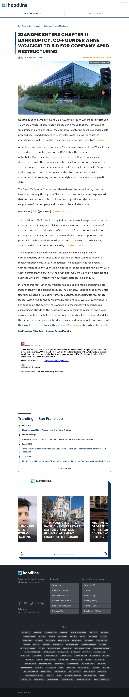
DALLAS (27, 644)
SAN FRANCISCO (51, 632)
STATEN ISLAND (90, 675)
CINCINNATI (50, 640)
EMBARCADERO (54, 648)
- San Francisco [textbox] (31, 13)
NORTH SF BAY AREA (78, 632)
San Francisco (35, 26)
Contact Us (57, 611)
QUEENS (96, 668)
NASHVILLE (99, 660)
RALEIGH (106, 668)
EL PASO (42, 648)
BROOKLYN (93, 636)
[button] (21, 554)
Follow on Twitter (60, 591)
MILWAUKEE (63, 660)
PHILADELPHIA (26, 668)
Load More (64, 469)
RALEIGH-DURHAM (31, 671)
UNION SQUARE (52, 679)
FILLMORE (67, 648)
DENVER (36, 644)
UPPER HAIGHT (67, 679)
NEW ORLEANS (30, 664)
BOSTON (73, 636)
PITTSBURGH (51, 668)
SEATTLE (50, 675)
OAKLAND (63, 632)
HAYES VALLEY (49, 652)
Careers (87, 591)
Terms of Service (92, 606)
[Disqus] (64, 372)
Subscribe (56, 585)
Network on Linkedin (61, 601)
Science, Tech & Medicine (56, 26)
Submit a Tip (90, 585)
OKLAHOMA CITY (88, 664)
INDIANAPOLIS (99, 652)
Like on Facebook (60, 596)
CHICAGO (38, 640)
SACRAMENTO (60, 671)
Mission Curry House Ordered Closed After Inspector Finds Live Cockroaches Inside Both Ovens (66, 461)
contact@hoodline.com (29, 612)
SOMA (59, 675)
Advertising (89, 596)
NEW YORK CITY (45, 664)
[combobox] (32, 13)
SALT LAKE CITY (75, 671)
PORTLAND (71, 668)
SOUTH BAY (26, 632)
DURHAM (102, 644)
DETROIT (46, 644)
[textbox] (97, 13)
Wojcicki (74, 325)
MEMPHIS (30, 660)
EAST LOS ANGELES (27, 648)
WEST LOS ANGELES (101, 679)
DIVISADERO (58, 644)
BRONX (82, 636)
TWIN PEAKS (39, 679)
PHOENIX (38, 668)
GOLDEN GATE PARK (32, 652)
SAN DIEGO (102, 671)
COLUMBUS (89, 640)
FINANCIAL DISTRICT (82, 648)
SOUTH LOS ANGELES (73, 675)
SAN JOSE (37, 632)
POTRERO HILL (83, 668)
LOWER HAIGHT (81, 656)
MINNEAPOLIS (76, 660)
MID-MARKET (50, 660)
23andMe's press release (79, 246)
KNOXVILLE (25, 656)
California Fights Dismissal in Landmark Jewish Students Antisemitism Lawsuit (57, 439)
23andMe (98, 140)
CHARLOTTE (27, 640)
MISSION (89, 660)
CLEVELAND (76, 640)
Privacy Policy (90, 601)
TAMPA (102, 675)
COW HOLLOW (101, 640)
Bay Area (22, 26)
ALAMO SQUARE (29, 636)
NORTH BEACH (72, 664)
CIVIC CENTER (63, 640)
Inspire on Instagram (61, 606)
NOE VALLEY (59, 664)
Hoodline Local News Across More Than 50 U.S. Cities (46, 430)
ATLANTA (42, 636)
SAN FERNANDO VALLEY (34, 675)
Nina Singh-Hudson (31, 58)
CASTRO (104, 636)
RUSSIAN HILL (46, 671)
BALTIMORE (62, 636)
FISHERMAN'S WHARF (101, 648)
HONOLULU (75, 652)
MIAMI (39, 660)
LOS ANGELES (66, 656)
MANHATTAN (95, 656)
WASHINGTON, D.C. (84, 679)
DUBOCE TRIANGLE (89, 644)
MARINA (106, 656)
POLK (61, 668)
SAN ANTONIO (89, 671)
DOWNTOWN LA (72, 644)
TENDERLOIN (26, 679)
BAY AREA (104, 632)
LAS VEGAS (37, 656)
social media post (66, 157)
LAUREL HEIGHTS (50, 656)
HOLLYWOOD (63, 652)
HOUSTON (87, 652)
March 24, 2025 (63, 211)
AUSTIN (52, 636)
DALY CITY (93, 632)
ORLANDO (101, 664)
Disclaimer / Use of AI (94, 611)
